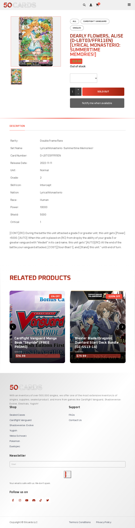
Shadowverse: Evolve (22, 425)
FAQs (72, 415)
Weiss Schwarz (18, 435)
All (74, 21)
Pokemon (15, 441)
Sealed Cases (17, 415)
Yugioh (13, 430)
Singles (77, 28)
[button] (13, 327)
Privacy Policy (103, 522)
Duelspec (15, 446)
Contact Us (75, 420)
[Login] (91, 5)
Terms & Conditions (80, 522)
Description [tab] (17, 126)
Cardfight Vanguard (95, 21)
